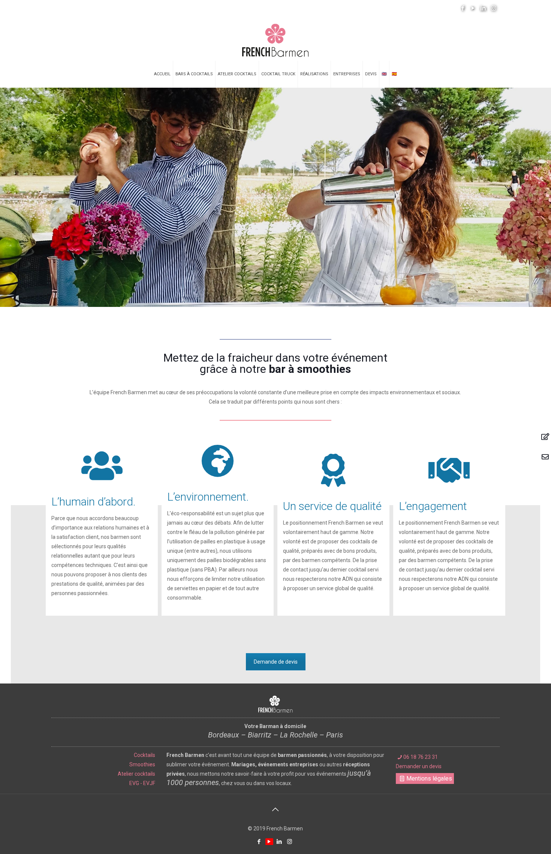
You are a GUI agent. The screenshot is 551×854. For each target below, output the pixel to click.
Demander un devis (419, 766)
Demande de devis (276, 662)
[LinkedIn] (483, 8)
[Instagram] (493, 8)
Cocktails (144, 755)
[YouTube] (473, 8)
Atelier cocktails (136, 774)
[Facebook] (463, 8)
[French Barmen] (275, 38)
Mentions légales (429, 778)
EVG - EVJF (142, 783)
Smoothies (142, 764)
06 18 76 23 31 (420, 757)
